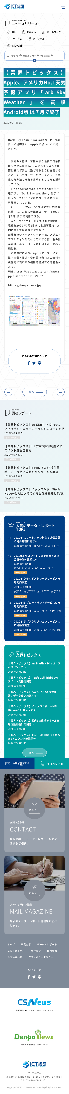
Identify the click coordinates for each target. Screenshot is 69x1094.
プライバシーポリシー (40, 957)
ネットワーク (54, 32)
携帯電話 (47, 56)
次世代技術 (17, 45)
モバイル (31, 32)
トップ (11, 944)
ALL (14, 32)
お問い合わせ (14, 957)
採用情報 (52, 950)
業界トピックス (16, 950)
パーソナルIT (40, 38)
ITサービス (16, 38)
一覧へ (30, 392)
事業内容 (26, 944)
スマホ (16, 56)
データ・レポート (47, 944)
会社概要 (36, 950)
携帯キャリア (31, 56)
